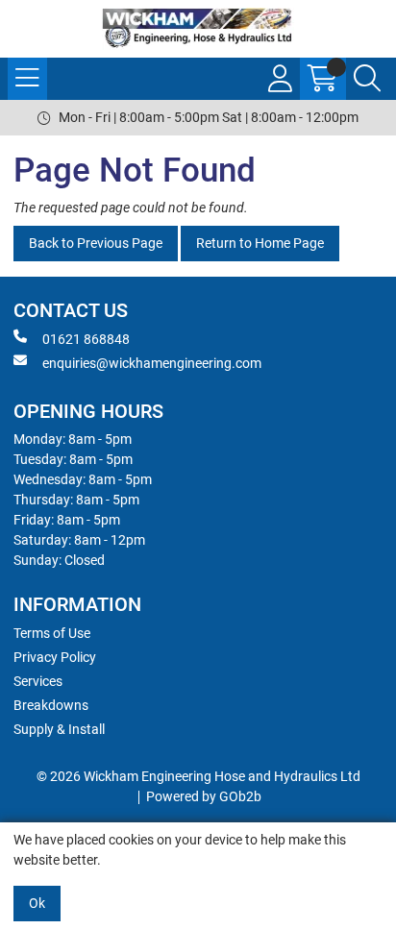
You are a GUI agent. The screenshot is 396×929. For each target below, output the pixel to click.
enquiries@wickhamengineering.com (151, 363)
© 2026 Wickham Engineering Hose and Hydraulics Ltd (198, 776)
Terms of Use (51, 633)
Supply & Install (59, 729)
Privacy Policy (54, 657)
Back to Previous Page (95, 243)
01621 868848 (86, 339)
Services (37, 681)
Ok (37, 903)
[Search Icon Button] (367, 79)
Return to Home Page (260, 243)
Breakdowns (50, 705)
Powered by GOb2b (203, 796)
